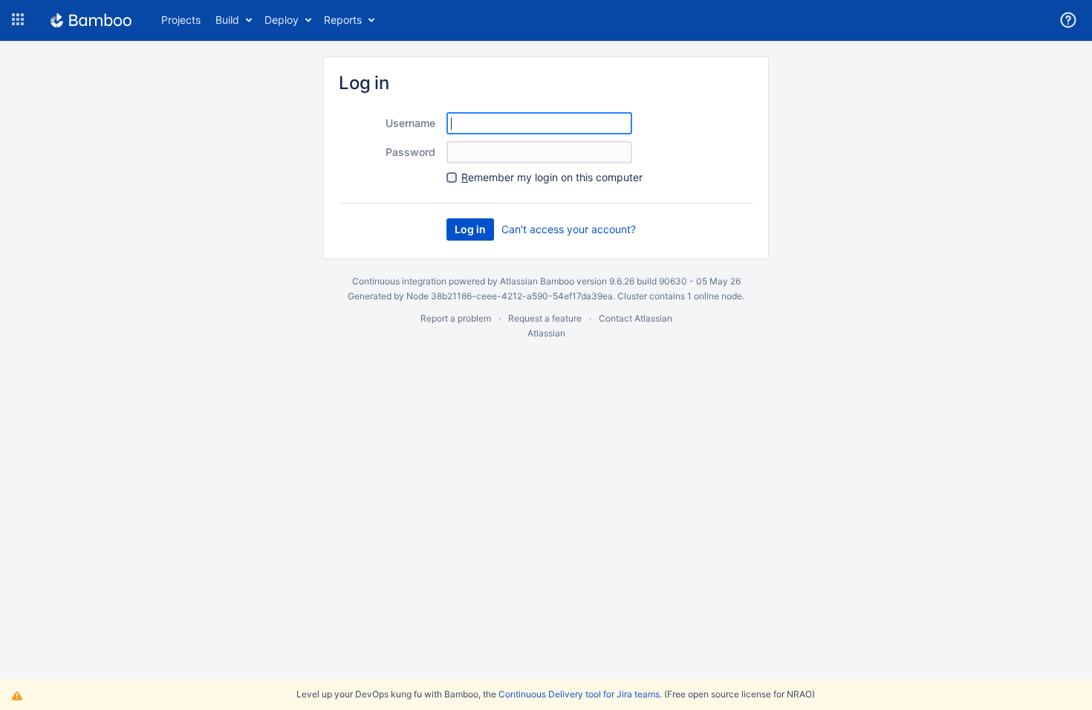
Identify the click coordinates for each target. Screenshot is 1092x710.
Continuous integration (399, 281)
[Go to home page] (91, 20)
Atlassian (546, 333)
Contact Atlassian (635, 318)
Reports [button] (343, 19)
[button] (17, 20)
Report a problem (455, 318)
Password (410, 152)
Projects (181, 19)
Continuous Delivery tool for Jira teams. (580, 694)
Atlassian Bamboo (537, 281)
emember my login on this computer (552, 177)
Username (410, 123)
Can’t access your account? (568, 229)
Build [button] (227, 19)
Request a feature (545, 318)
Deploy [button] (281, 19)
